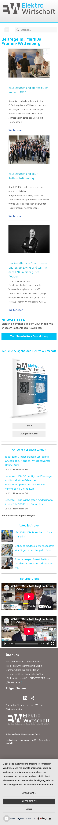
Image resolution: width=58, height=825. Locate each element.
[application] (29, 631)
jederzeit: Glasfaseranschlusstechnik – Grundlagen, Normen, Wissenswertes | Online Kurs (28, 460)
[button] (6, 29)
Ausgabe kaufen (29, 433)
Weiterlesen (15, 130)
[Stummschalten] (47, 643)
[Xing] (32, 698)
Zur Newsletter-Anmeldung (29, 336)
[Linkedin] (25, 698)
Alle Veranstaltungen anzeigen (18, 515)
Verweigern (29, 793)
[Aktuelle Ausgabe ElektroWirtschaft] (29, 388)
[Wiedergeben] (5, 643)
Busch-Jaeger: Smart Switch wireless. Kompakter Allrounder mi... (34, 563)
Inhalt (29, 425)
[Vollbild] (52, 643)
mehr (29, 809)
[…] (23, 682)
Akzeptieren (29, 801)
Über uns (12, 655)
